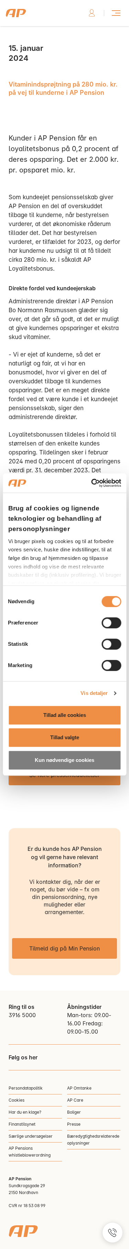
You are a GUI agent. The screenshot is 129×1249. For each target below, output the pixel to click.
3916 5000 (22, 1015)
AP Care (75, 1100)
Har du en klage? (25, 1112)
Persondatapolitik (26, 1088)
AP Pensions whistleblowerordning (30, 1152)
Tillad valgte (64, 737)
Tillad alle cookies (64, 715)
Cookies (16, 1100)
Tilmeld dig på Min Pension (64, 948)
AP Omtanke (79, 1088)
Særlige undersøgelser (31, 1136)
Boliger (74, 1112)
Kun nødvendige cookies (64, 760)
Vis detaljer (94, 693)
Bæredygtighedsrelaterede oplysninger (93, 1140)
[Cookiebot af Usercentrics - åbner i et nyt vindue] (92, 483)
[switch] (111, 622)
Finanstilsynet (22, 1124)
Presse (73, 1124)
